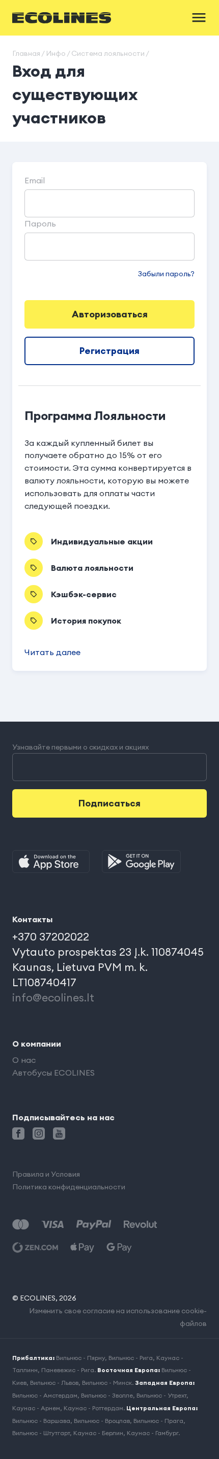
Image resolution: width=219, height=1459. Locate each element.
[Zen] (35, 1247)
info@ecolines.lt (53, 997)
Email (34, 180)
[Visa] (52, 1224)
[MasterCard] (20, 1224)
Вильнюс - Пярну (80, 1357)
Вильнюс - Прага (158, 1420)
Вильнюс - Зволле (107, 1395)
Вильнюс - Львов (54, 1382)
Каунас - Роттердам (93, 1408)
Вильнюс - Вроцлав (102, 1420)
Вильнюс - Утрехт (161, 1395)
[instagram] (39, 1133)
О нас (24, 1060)
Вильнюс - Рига (130, 1357)
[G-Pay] (119, 1247)
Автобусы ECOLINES (53, 1072)
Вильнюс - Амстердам (44, 1395)
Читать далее (52, 652)
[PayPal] (94, 1224)
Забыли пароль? (166, 273)
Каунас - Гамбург (152, 1433)
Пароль (40, 223)
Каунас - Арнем (36, 1408)
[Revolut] (140, 1224)
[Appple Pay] (82, 1247)
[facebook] (18, 1133)
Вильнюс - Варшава (41, 1420)
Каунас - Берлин (98, 1433)
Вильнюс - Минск (107, 1382)
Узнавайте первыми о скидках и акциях (80, 747)
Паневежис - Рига (67, 1370)
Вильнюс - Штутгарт (41, 1433)
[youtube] (59, 1133)
